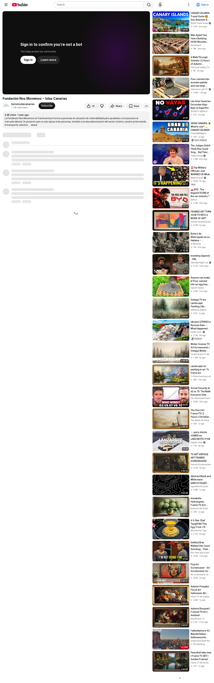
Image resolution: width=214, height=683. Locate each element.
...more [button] (33, 125)
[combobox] (100, 5)
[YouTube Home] (19, 4)
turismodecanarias (23, 104)
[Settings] (189, 5)
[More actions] (146, 106)
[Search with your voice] (160, 4)
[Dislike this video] (101, 106)
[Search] (148, 4)
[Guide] (6, 5)
